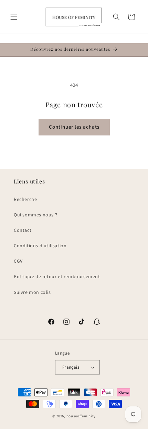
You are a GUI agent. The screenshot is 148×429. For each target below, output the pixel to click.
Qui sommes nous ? (35, 215)
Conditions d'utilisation (40, 245)
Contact (22, 230)
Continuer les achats (74, 127)
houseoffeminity (81, 416)
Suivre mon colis (32, 292)
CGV (18, 261)
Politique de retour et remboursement (57, 276)
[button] (13, 16)
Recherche (25, 199)
